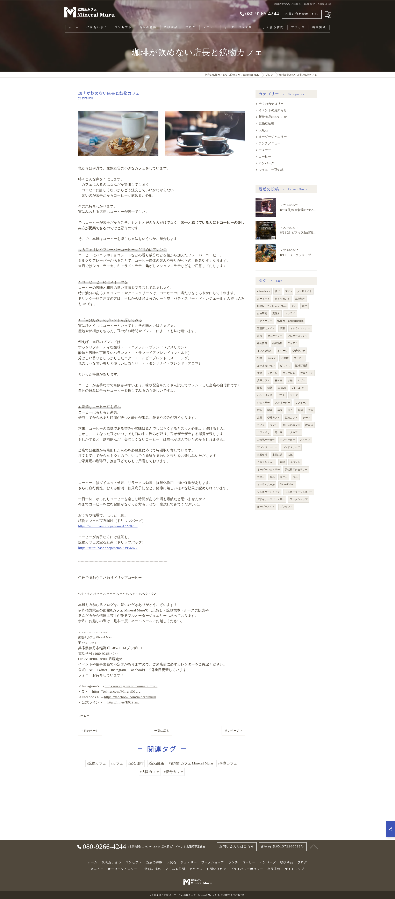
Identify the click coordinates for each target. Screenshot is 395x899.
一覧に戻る (161, 730)
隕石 (259, 387)
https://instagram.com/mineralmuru (131, 686)
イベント (295, 462)
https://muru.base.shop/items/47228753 (107, 526)
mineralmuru (263, 291)
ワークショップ (298, 499)
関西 (269, 410)
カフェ (261, 425)
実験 (259, 373)
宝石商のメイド (266, 328)
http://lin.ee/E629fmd (123, 702)
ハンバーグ (266, 163)
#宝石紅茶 (156, 763)
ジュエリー (263, 402)
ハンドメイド (264, 395)
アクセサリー (264, 320)
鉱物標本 (300, 298)
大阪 (310, 410)
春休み (278, 380)
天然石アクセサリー (296, 469)
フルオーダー (282, 402)
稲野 (269, 387)
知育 (259, 358)
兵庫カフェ (263, 380)
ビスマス (285, 365)
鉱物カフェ (291, 417)
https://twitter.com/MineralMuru (116, 691)
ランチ (274, 425)
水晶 (290, 380)
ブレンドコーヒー (267, 447)
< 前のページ (90, 730)
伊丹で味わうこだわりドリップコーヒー (110, 578)
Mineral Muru (287, 484)
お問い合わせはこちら (301, 13)
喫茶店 (309, 425)
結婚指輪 (277, 343)
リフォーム (301, 402)
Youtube (271, 358)
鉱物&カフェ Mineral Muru (272, 306)
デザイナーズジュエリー (271, 499)
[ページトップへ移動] (314, 847)
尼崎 (300, 410)
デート (306, 417)
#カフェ (116, 763)
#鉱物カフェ (96, 763)
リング (294, 395)
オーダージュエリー (273, 136)
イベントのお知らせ (273, 110)
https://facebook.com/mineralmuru (130, 697)
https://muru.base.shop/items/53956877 (107, 548)
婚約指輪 (262, 343)
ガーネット (263, 298)
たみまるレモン (266, 365)
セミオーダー (274, 335)
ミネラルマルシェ (300, 328)
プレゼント (286, 506)
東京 (259, 335)
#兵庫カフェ (227, 763)
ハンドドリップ (291, 447)
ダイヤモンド (282, 298)
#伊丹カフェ (174, 772)
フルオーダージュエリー (299, 491)
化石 (294, 306)
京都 (259, 417)
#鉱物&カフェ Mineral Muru (191, 763)
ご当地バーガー (266, 439)
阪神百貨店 (301, 365)
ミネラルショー (266, 462)
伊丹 (290, 410)
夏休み (276, 313)
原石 (272, 476)
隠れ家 (278, 432)
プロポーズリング (298, 335)
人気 (290, 454)
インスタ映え (264, 350)
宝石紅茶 (277, 454)
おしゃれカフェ (291, 425)
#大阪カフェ (149, 772)
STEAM (282, 387)
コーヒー (83, 715)
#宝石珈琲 (136, 763)
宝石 (295, 476)
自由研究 (262, 313)
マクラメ (290, 313)
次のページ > (233, 730)
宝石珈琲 (262, 454)
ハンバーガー (287, 439)
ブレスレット (298, 387)
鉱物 (282, 462)
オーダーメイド (266, 506)
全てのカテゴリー (271, 103)
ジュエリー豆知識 (271, 170)
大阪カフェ (306, 373)
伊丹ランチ (299, 350)
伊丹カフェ (273, 417)
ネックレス (289, 373)
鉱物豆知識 (266, 123)
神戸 (304, 306)
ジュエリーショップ (268, 491)
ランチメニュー (269, 143)
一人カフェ (294, 432)
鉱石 (259, 410)
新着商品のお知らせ (273, 117)
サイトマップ (294, 868)
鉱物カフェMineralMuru (290, 320)
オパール (282, 350)
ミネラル (272, 373)
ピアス (281, 395)
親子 (277, 291)
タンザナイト (304, 291)
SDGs (288, 291)
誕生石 (284, 476)
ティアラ (293, 343)
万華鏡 (285, 358)
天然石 (263, 130)
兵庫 (280, 410)
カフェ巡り (263, 432)
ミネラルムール (266, 484)
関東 (282, 328)
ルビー (302, 380)
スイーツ (305, 439)
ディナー (265, 150)
